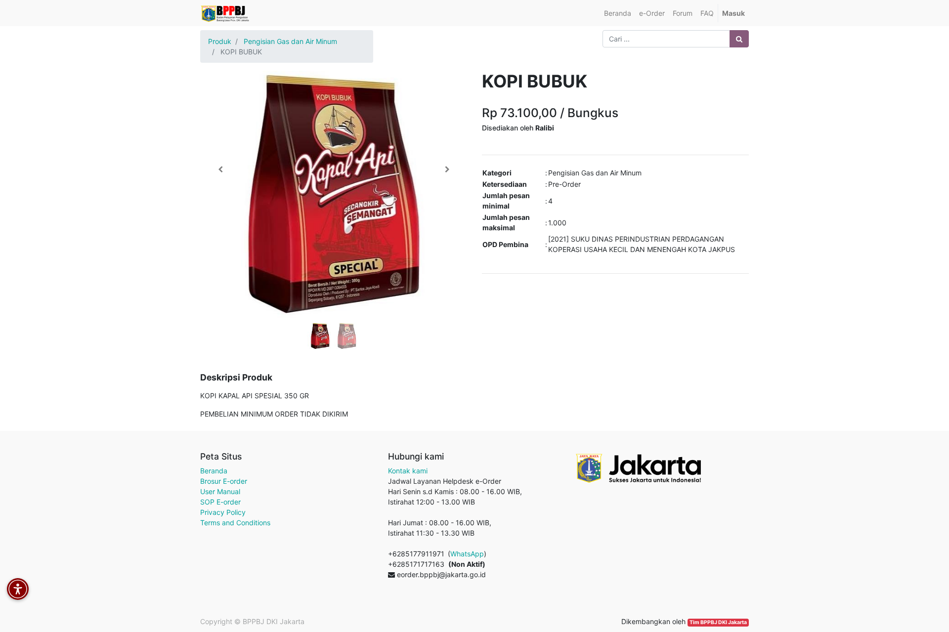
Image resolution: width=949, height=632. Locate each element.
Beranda (213, 470)
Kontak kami (408, 470)
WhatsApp (467, 553)
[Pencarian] (739, 38)
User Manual (220, 491)
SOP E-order (220, 502)
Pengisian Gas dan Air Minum (290, 41)
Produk (219, 41)
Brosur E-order (223, 481)
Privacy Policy (223, 512)
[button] (220, 169)
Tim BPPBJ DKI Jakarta (718, 622)
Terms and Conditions (235, 522)
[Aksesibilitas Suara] (18, 589)
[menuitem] (617, 13)
